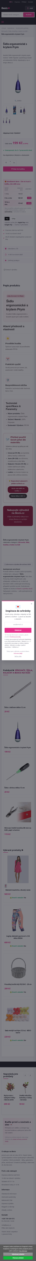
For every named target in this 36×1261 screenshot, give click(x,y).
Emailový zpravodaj (15, 637)
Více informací (23, 1251)
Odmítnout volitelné (18, 1254)
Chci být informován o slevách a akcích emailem (16, 636)
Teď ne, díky (18, 656)
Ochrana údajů (18, 653)
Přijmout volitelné (18, 1258)
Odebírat (18, 630)
